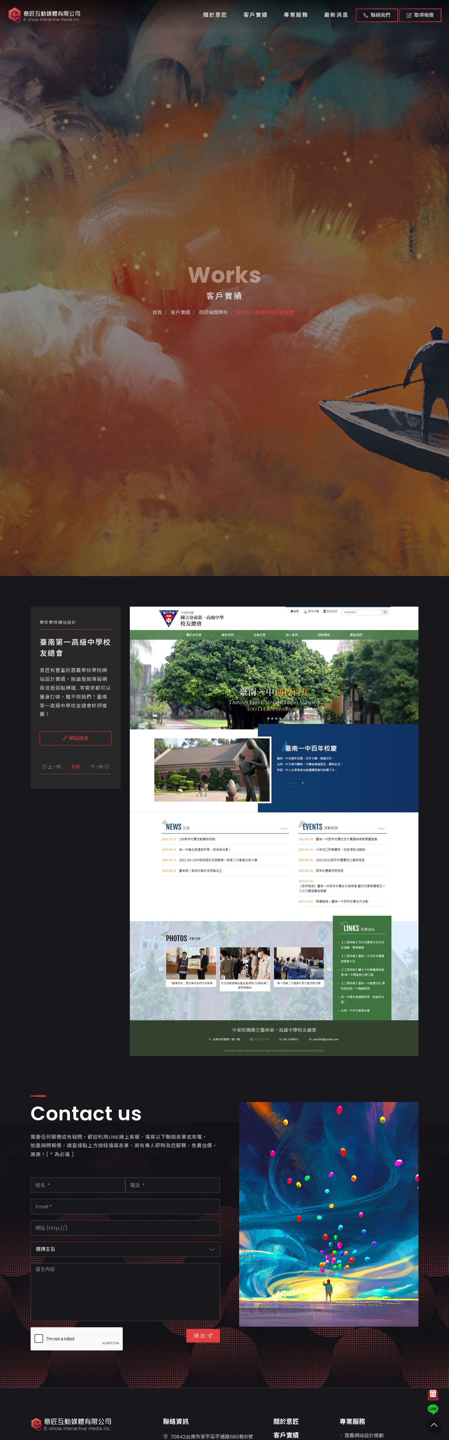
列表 (75, 767)
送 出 (199, 1335)
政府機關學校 (213, 312)
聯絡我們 (380, 15)
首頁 (157, 312)
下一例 (97, 767)
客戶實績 (255, 15)
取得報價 (424, 15)
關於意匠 (215, 15)
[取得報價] (433, 1396)
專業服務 (296, 15)
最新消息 (336, 15)
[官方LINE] (433, 1409)
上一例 (54, 767)
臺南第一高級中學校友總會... (266, 312)
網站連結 (78, 738)
